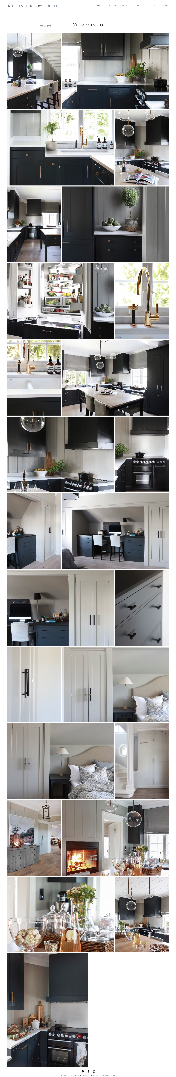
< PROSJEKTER (44, 26)
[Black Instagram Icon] (93, 1071)
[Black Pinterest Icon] (82, 1071)
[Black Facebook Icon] (88, 1071)
